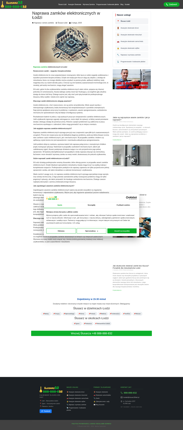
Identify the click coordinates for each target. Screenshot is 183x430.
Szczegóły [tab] (91, 205)
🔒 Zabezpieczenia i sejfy (102, 401)
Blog (121, 4)
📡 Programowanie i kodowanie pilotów (76, 409)
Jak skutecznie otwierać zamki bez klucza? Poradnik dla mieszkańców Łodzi (131, 267)
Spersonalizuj (90, 231)
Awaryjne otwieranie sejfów (128, 48)
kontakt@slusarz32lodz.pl (131, 397)
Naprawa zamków (40, 67)
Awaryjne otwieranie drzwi (128, 28)
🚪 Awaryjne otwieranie (101, 392)
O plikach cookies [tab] (123, 205)
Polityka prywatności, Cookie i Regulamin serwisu (91, 423)
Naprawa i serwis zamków (44, 23)
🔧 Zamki (97, 398)
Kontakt (127, 4)
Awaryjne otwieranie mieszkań (129, 35)
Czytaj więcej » (117, 140)
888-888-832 (130, 392)
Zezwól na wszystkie (122, 231)
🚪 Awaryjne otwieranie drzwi (75, 392)
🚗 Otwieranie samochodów (102, 395)
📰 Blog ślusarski (99, 404)
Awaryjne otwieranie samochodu (130, 41)
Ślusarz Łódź (62, 4)
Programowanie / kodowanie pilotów (107, 4)
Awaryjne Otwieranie (74, 4)
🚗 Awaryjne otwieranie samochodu (77, 398)
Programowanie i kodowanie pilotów (131, 62)
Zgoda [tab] (59, 205)
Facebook (47, 411)
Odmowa (61, 231)
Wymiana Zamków (89, 4)
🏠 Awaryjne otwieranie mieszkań (77, 395)
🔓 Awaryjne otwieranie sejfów (76, 401)
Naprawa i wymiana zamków (129, 55)
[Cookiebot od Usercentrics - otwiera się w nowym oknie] (127, 198)
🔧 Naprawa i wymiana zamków (76, 404)
